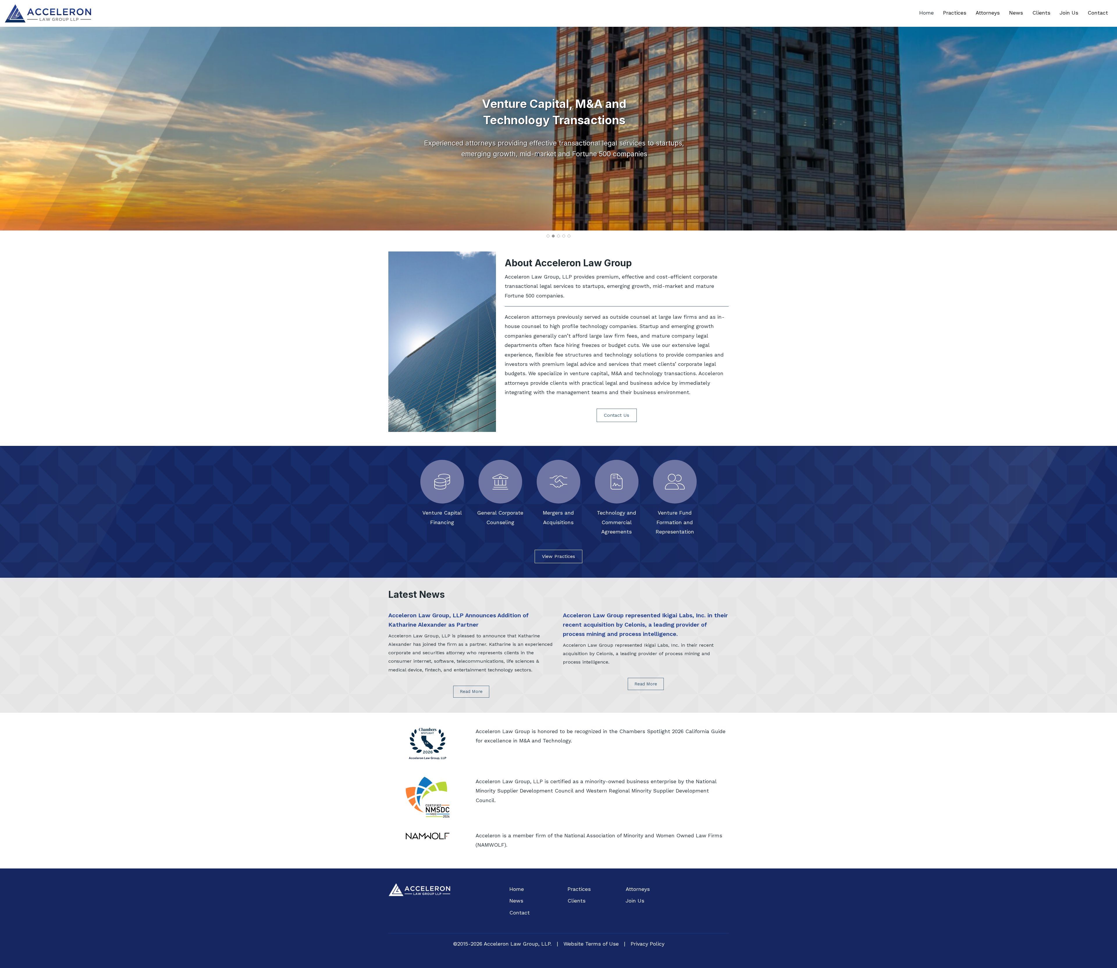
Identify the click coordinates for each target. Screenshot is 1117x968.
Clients (1041, 13)
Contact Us (616, 415)
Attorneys (988, 13)
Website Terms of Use (591, 944)
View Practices (558, 556)
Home (926, 13)
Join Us (1069, 13)
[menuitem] (926, 13)
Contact (1098, 13)
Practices (954, 13)
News (1016, 13)
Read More (471, 691)
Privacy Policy (647, 944)
